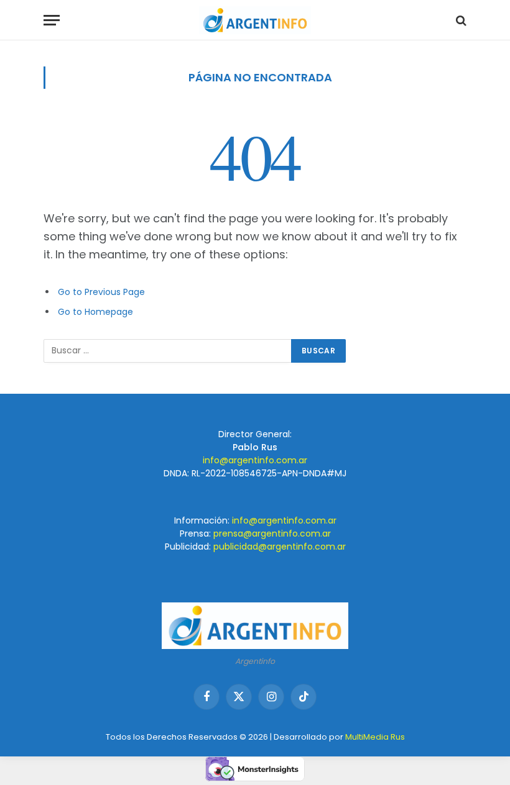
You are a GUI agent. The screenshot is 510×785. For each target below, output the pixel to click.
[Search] (459, 20)
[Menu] (52, 20)
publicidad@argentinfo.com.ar (279, 546)
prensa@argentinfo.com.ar (272, 533)
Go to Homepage (95, 312)
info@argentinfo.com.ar (255, 460)
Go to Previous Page (101, 292)
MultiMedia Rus (375, 737)
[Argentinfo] (255, 20)
